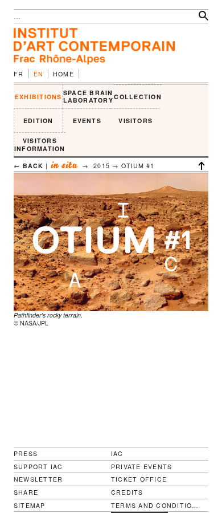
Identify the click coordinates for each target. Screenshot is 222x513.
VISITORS (135, 120)
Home (63, 74)
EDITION (38, 120)
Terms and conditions (155, 506)
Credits (127, 492)
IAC (117, 453)
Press (26, 453)
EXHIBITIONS (38, 96)
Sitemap (30, 506)
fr (19, 74)
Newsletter (38, 479)
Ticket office (139, 479)
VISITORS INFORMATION (39, 144)
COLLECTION (137, 96)
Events (87, 120)
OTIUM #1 (138, 165)
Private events (141, 466)
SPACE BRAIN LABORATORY (88, 96)
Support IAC (38, 466)
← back (28, 165)
